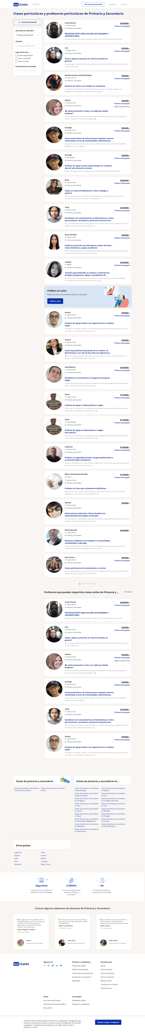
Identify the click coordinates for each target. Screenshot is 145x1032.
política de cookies (30, 1027)
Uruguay (44, 861)
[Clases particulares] (20, 7)
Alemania (17, 864)
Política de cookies (79, 966)
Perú (16, 861)
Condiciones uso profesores (82, 973)
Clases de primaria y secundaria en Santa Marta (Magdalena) (86, 820)
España (17, 855)
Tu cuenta (123, 4)
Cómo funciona (106, 969)
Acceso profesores (108, 973)
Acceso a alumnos (107, 977)
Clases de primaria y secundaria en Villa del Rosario (113, 825)
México (43, 858)
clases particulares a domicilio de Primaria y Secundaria (26, 789)
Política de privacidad (80, 969)
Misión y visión (106, 981)
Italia (16, 858)
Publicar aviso (55, 301)
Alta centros (48, 1008)
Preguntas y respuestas (81, 1004)
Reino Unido (45, 864)
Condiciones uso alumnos (81, 977)
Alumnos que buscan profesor (55, 1004)
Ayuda (103, 966)
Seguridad (76, 981)
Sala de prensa (106, 988)
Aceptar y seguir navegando (108, 1022)
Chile (43, 852)
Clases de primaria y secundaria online (53, 789)
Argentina (18, 852)
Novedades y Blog (78, 1000)
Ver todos (128, 592)
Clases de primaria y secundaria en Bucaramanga (86, 794)
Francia (43, 855)
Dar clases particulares (93, 4)
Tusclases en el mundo (109, 984)
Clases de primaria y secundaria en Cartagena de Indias (113, 799)
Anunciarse (112, 4)
